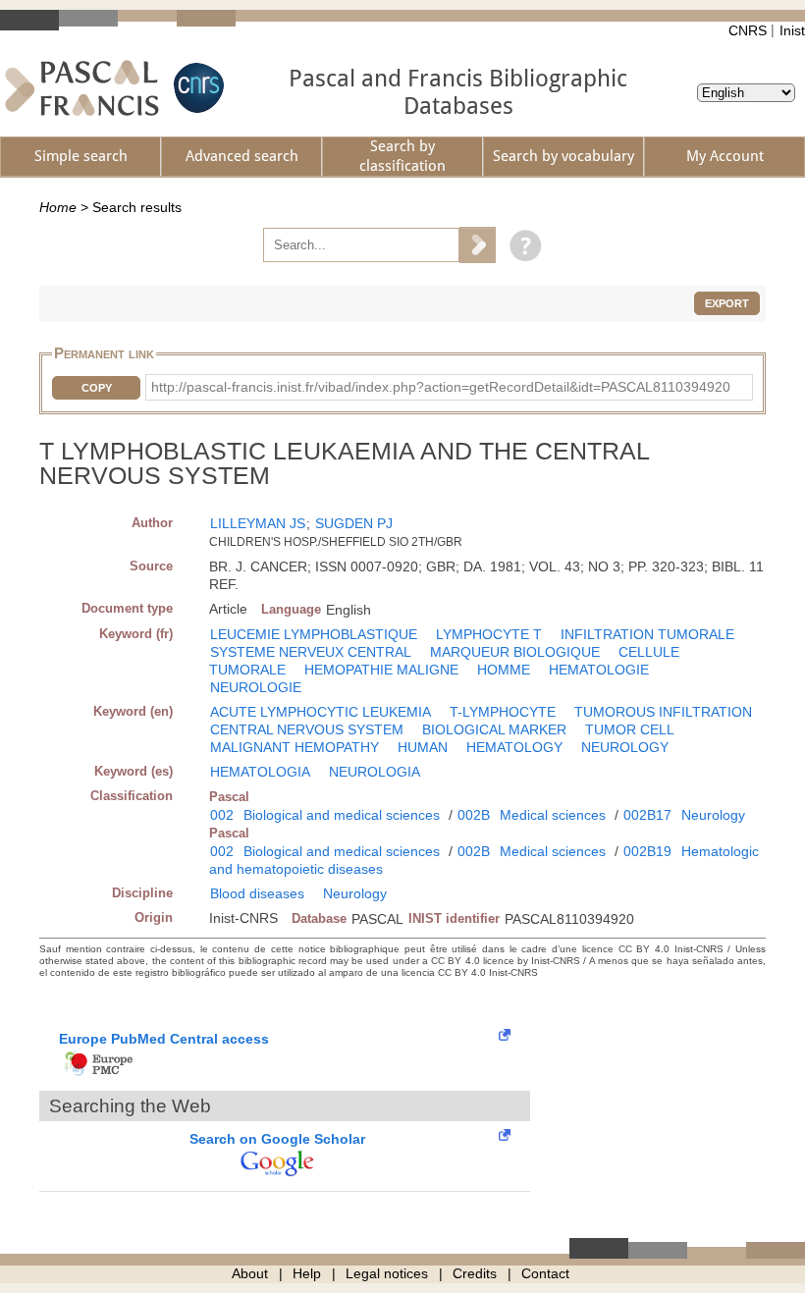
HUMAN (423, 747)
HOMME (503, 669)
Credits (475, 1273)
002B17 (647, 815)
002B (473, 815)
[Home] (82, 88)
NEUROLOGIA (374, 772)
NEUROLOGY (625, 747)
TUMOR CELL (629, 729)
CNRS (747, 30)
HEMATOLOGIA (260, 772)
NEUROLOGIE (255, 687)
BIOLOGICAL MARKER (494, 729)
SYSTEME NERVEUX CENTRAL (310, 652)
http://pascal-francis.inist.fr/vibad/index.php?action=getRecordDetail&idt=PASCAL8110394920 (440, 387)
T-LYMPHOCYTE (503, 712)
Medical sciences (553, 815)
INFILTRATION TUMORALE (647, 634)
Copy (96, 388)
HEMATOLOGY (514, 747)
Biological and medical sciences (341, 815)
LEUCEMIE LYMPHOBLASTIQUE (313, 634)
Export (727, 303)
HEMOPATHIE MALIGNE (381, 669)
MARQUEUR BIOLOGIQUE (515, 652)
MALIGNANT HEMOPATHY (294, 747)
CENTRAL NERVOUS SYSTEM (306, 729)
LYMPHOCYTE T (489, 634)
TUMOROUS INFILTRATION (663, 712)
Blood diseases (257, 893)
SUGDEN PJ (354, 523)
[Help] (521, 244)
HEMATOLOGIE (599, 669)
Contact (545, 1273)
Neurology (713, 815)
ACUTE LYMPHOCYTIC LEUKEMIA (320, 712)
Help (307, 1273)
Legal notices (387, 1273)
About (250, 1273)
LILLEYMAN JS (257, 523)
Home (58, 207)
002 (222, 815)
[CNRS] (196, 88)
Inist (792, 30)
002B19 (647, 851)
